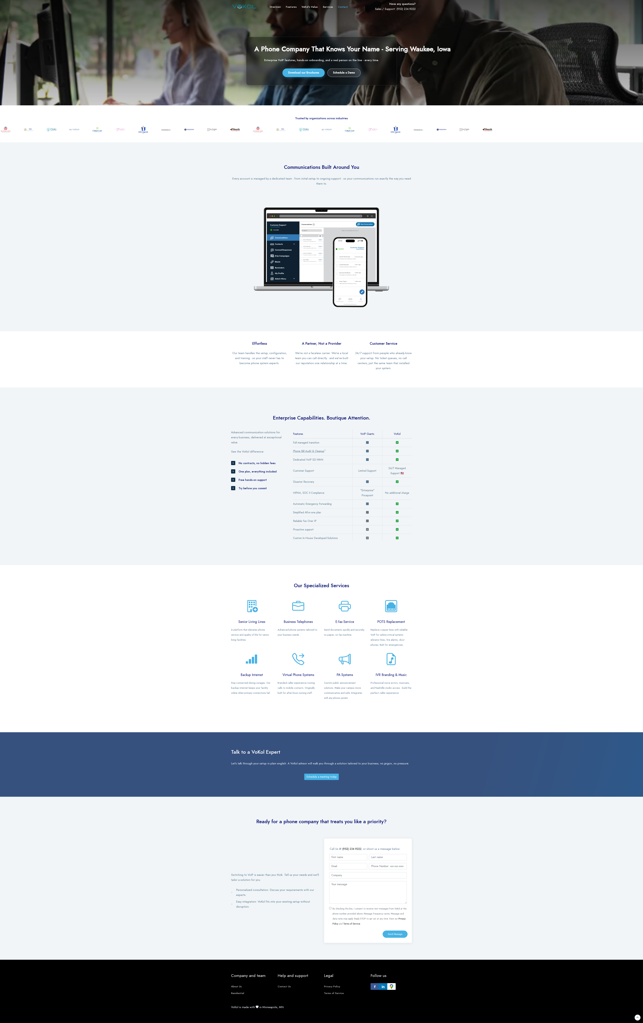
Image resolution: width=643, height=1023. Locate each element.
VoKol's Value (310, 7)
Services (328, 7)
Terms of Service (351, 923)
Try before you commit (253, 488)
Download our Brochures (303, 73)
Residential (237, 993)
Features (291, 7)
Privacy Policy (332, 986)
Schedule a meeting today (321, 777)
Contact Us (284, 986)
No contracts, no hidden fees (257, 463)
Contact (343, 7)
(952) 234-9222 (406, 9)
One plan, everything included (258, 471)
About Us (236, 986)
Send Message (395, 934)
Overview (275, 7)
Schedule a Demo (344, 73)
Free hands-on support (253, 480)
